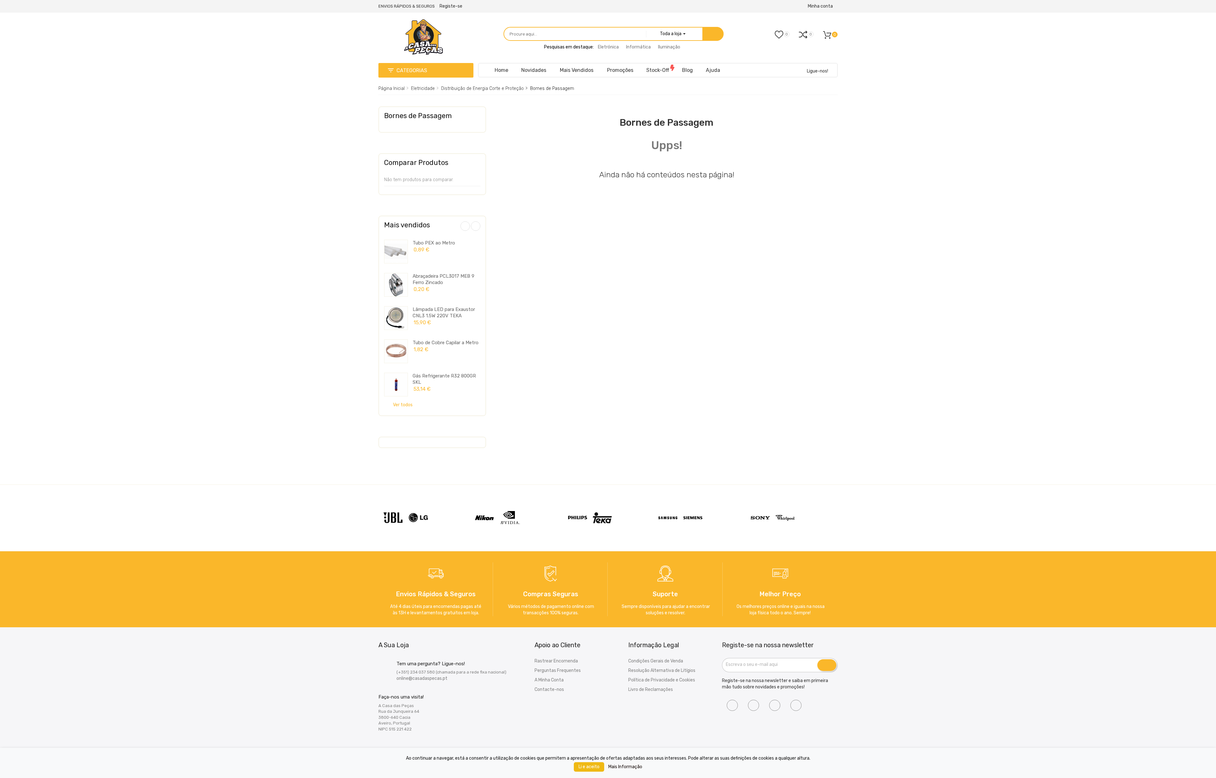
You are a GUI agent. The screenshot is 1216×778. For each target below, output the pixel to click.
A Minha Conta (549, 680)
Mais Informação (625, 766)
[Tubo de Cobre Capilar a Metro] (396, 351)
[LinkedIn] (774, 705)
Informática (638, 47)
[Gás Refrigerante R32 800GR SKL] (396, 384)
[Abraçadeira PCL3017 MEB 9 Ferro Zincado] (396, 285)
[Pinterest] (795, 705)
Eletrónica (608, 47)
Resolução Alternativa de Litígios (661, 670)
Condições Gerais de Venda (655, 661)
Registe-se (451, 6)
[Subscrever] (826, 665)
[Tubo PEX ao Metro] (396, 251)
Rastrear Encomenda (556, 661)
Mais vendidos (407, 225)
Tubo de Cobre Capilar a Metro (445, 342)
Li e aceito (589, 766)
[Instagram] (753, 705)
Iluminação (669, 47)
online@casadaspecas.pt (421, 678)
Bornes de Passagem (418, 115)
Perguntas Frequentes (558, 670)
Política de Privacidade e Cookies (661, 680)
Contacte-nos (549, 689)
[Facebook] (732, 705)
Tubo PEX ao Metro (434, 243)
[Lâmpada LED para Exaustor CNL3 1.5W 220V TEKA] (396, 318)
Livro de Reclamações (650, 689)
